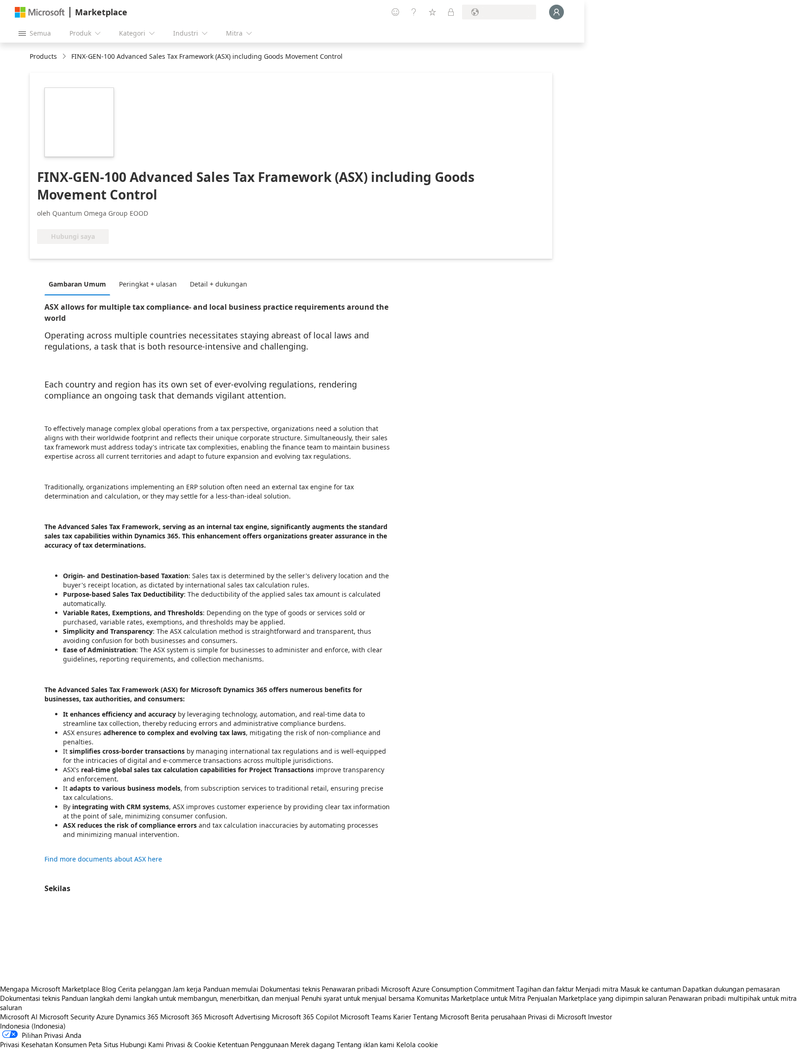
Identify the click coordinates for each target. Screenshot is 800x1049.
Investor (600, 1016)
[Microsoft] (40, 12)
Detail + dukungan (218, 284)
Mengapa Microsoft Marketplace (50, 988)
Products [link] (43, 56)
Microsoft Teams (365, 1016)
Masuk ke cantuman (650, 988)
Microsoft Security (66, 1016)
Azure (105, 1016)
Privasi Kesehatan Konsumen (43, 1044)
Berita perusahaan (498, 1016)
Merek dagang (312, 1044)
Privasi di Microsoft (557, 1016)
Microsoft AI (19, 1016)
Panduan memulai (230, 988)
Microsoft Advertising (237, 1016)
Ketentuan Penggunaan (253, 1044)
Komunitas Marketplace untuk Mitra (471, 998)
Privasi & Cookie (191, 1044)
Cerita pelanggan (144, 988)
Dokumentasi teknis (290, 988)
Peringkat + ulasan (148, 284)
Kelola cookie (417, 1044)
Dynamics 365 (137, 1016)
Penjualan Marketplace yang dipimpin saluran (597, 998)
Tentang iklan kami (365, 1044)
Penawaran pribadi (350, 988)
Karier (402, 1016)
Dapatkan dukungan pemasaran (731, 988)
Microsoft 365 (181, 1016)
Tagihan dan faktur (545, 988)
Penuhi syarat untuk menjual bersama (358, 998)
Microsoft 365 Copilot (305, 1016)
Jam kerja (187, 988)
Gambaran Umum (77, 284)
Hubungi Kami (142, 1044)
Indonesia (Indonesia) (33, 1025)
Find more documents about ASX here (103, 859)
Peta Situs (103, 1044)
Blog (109, 988)
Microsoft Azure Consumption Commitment (448, 988)
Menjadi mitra (597, 988)
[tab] (79, 284)
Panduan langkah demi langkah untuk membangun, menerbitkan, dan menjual (181, 998)
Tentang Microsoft (441, 1016)
